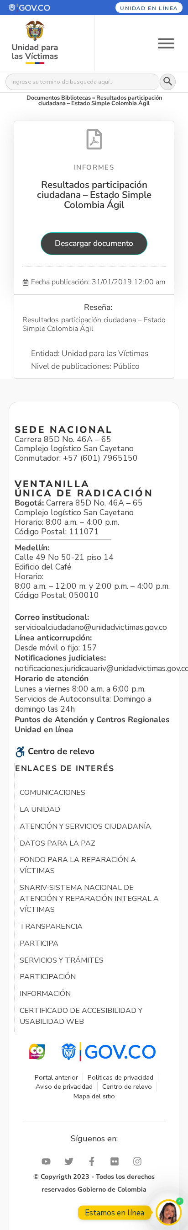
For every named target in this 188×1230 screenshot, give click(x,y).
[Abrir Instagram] (139, 1161)
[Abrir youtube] (48, 1161)
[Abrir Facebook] (94, 1161)
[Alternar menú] (166, 42)
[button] (40, 7)
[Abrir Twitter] (71, 1161)
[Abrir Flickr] (117, 1161)
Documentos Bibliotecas (58, 98)
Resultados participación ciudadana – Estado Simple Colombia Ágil (94, 195)
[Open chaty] (169, 1212)
